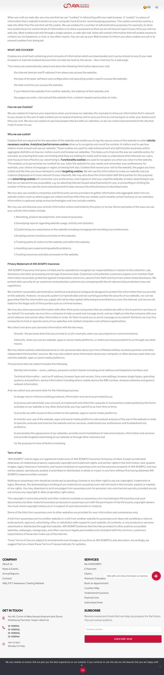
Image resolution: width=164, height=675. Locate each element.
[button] (156, 575)
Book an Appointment (96, 583)
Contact (7, 578)
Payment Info (91, 597)
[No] (160, 666)
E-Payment (90, 568)
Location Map (91, 588)
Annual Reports (10, 573)
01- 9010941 (13, 626)
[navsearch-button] (149, 7)
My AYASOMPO (92, 564)
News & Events (10, 568)
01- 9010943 (14, 633)
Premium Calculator (95, 578)
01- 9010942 (13, 629)
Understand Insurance (96, 592)
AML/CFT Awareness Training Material (23, 583)
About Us (7, 564)
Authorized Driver (93, 602)
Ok (82, 670)
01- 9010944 (14, 636)
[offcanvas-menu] (156, 7)
